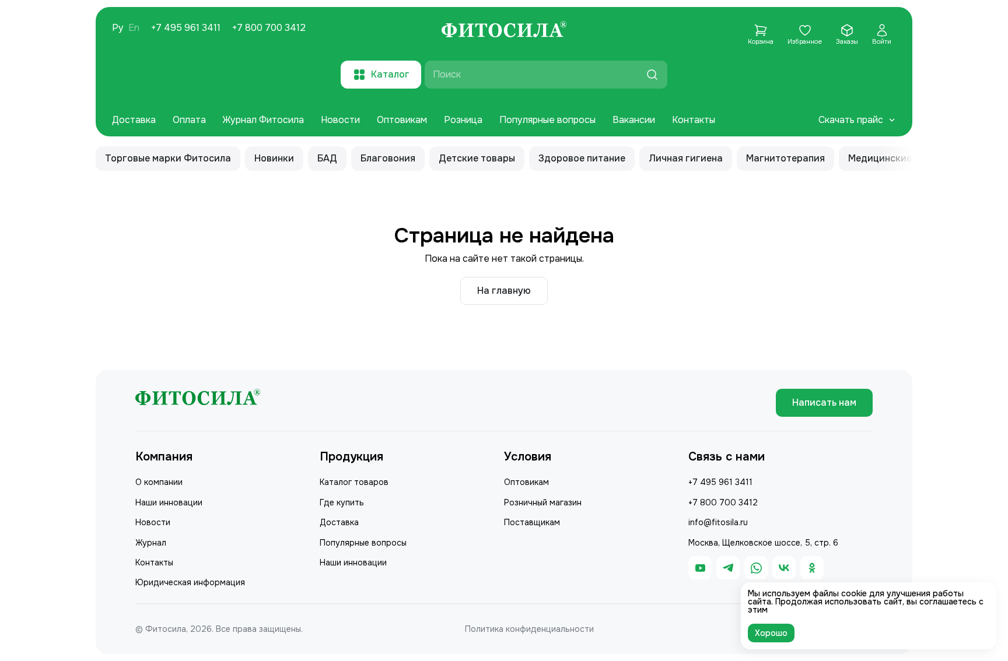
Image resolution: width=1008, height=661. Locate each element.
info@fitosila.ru (718, 522)
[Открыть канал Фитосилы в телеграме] (728, 567)
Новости (340, 120)
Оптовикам (402, 120)
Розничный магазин (543, 502)
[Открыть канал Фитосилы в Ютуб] (700, 567)
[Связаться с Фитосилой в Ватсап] (756, 567)
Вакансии (633, 120)
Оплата (189, 120)
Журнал (150, 542)
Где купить (342, 502)
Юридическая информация (190, 582)
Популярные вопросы (547, 120)
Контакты (693, 120)
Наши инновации (168, 502)
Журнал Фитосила (263, 120)
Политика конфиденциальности (529, 629)
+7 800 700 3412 (269, 28)
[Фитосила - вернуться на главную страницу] (504, 31)
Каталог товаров (354, 482)
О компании (159, 482)
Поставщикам (532, 522)
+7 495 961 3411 (185, 28)
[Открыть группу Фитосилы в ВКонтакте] (784, 567)
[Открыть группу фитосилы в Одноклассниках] (812, 567)
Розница (463, 120)
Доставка (134, 120)
